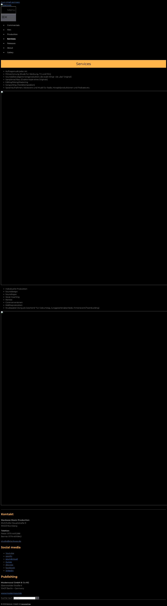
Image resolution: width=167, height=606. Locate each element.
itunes (9, 562)
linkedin (10, 570)
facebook (10, 568)
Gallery (10, 52)
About (10, 48)
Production (12, 34)
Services (11, 39)
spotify (9, 556)
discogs (9, 565)
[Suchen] (37, 598)
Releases (11, 43)
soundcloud (12, 559)
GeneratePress (26, 604)
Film (9, 30)
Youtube (10, 553)
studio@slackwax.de (11, 541)
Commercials (13, 25)
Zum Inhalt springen (10, 2)
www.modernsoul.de (11, 593)
